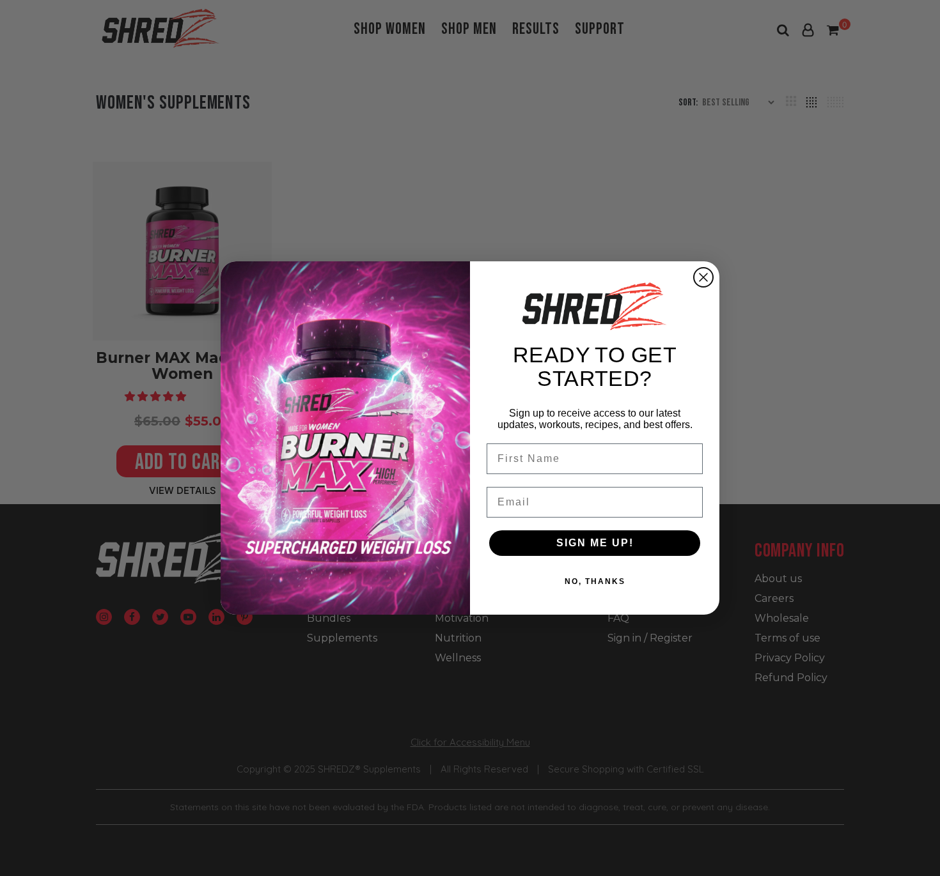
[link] (595, 306)
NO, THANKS (595, 581)
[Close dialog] (703, 277)
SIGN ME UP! (595, 542)
